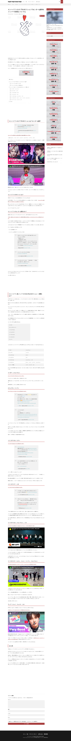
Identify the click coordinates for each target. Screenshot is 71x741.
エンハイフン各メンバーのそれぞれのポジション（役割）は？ (19, 87)
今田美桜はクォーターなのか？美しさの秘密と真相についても (55, 152)
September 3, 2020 (31, 494)
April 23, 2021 (29, 265)
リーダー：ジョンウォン (14, 88)
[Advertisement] (26, 48)
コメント (9, 699)
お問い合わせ (38, 1)
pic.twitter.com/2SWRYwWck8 (23, 263)
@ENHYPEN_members (26, 401)
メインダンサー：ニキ (14, 94)
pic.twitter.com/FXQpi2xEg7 (28, 245)
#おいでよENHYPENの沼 (22, 466)
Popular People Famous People (15, 1)
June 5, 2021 (28, 468)
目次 (26, 1)
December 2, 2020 (28, 508)
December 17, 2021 (27, 247)
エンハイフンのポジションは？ (15, 83)
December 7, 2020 (30, 405)
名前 (9, 709)
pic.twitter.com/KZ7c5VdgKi (22, 454)
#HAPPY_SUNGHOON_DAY (27, 400)
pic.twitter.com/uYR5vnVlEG (22, 128)
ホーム (24, 1)
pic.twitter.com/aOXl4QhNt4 (32, 492)
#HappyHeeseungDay (33, 448)
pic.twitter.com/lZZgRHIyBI (22, 253)
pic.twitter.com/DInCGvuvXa (22, 505)
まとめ (10, 101)
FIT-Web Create (37, 737)
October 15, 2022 (31, 419)
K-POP (13, 4)
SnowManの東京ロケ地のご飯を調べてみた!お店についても (54, 155)
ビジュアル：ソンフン (14, 90)
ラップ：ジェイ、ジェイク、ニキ (16, 99)
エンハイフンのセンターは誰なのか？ (16, 85)
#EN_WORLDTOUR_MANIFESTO (23, 415)
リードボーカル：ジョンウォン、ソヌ (16, 96)
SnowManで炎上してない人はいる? (52, 161)
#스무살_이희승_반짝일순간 (32, 449)
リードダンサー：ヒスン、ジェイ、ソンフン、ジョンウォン (20, 97)
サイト (9, 717)
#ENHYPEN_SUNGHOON (24, 414)
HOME (10, 4)
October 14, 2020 (29, 456)
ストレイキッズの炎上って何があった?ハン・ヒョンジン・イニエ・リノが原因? (54, 159)
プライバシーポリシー (31, 1)
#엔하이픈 (35, 414)
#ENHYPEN (20, 125)
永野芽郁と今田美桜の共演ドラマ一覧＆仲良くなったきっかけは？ (55, 148)
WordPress (46, 737)
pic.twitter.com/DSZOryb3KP (31, 403)
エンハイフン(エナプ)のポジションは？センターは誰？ (18, 81)
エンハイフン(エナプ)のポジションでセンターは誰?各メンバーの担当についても (29, 4)
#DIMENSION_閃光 (27, 126)
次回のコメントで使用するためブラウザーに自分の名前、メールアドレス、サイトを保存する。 (23, 721)
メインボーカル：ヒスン (14, 92)
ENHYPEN (16, 4)
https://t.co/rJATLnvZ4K (22, 403)
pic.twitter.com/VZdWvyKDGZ (24, 417)
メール (9, 713)
